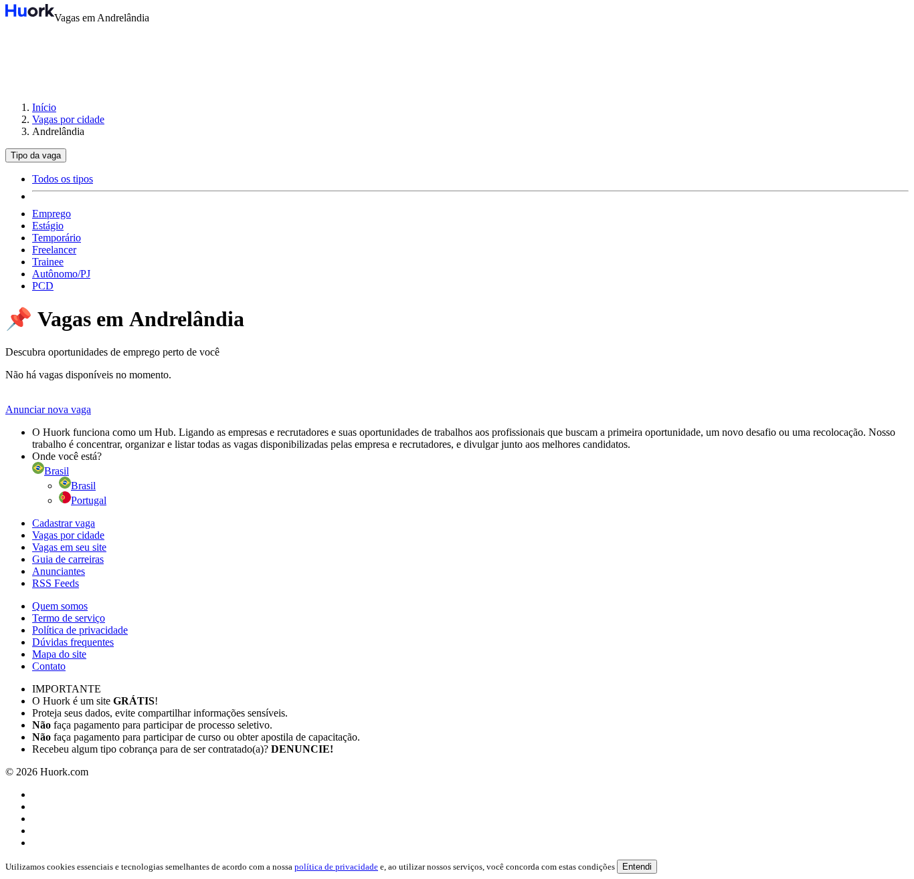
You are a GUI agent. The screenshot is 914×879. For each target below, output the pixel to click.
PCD (43, 285)
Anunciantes (58, 571)
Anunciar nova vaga (48, 409)
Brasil (83, 485)
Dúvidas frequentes (73, 642)
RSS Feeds (55, 583)
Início (44, 107)
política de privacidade (336, 867)
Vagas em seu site (69, 547)
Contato (49, 666)
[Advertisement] (457, 56)
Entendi (637, 867)
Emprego (51, 213)
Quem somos (60, 606)
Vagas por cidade (68, 119)
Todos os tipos (62, 178)
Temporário (56, 237)
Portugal (88, 500)
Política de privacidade (80, 630)
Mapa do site (59, 654)
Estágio (48, 225)
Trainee (48, 261)
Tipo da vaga (36, 155)
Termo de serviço (68, 618)
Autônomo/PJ (61, 273)
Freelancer (54, 249)
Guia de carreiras (68, 559)
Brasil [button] (56, 471)
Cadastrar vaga (63, 523)
